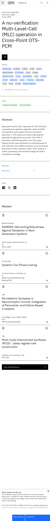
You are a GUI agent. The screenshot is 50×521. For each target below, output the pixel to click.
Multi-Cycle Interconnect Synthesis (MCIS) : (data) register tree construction (24, 343)
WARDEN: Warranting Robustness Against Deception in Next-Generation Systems (23, 230)
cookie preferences (40, 505)
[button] (48, 491)
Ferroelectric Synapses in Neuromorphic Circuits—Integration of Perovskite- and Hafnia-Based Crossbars (24, 303)
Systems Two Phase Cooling (19, 265)
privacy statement (36, 510)
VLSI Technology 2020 (10, 12)
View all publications (11, 367)
